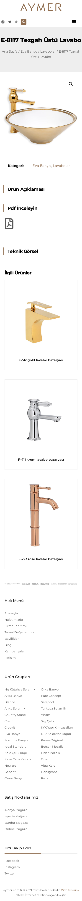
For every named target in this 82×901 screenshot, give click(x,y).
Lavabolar (48, 51)
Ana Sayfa (10, 51)
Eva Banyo (28, 51)
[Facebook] (3, 22)
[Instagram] (16, 22)
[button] (73, 21)
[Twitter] (10, 22)
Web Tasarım (70, 890)
